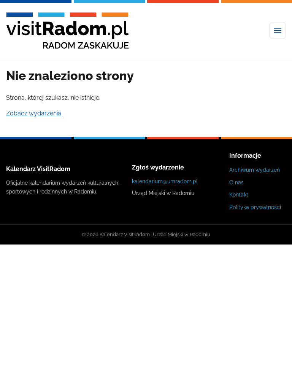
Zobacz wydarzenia (33, 113)
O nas (236, 182)
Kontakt (238, 194)
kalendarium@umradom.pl (165, 181)
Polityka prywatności (255, 207)
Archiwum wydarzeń (254, 169)
